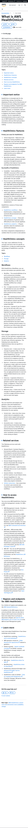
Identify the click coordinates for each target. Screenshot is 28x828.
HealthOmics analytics (10, 224)
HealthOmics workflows (11, 210)
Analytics (6, 261)
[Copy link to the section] (2, 94)
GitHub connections (9, 483)
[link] (18, 13)
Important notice (9, 73)
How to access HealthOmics (12, 82)
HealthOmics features (10, 75)
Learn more (7, 88)
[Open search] (25, 5)
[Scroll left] (8, 5)
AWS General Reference (10, 607)
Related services (8, 79)
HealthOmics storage (10, 218)
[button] (6, 33)
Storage (6, 258)
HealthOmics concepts (10, 77)
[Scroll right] (22, 5)
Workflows (7, 256)
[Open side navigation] (2, 9)
